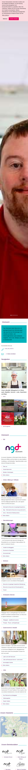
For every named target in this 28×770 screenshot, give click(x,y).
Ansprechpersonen (7, 469)
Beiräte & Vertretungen (8, 472)
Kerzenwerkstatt (6, 553)
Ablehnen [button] (5, 18)
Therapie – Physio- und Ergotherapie (11, 622)
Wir (4, 439)
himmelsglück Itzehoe (8, 662)
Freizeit (4, 590)
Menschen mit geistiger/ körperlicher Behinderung (14, 584)
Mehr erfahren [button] (5, 15)
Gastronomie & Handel (10, 627)
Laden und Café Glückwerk (9, 656)
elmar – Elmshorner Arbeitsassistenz (11, 512)
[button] (14, 475)
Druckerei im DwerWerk (8, 550)
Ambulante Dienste (9, 595)
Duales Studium (6, 701)
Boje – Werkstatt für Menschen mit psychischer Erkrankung (15, 509)
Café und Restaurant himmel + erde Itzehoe (12, 659)
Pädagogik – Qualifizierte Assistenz (11, 620)
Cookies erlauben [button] (14, 18)
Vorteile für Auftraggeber (8, 547)
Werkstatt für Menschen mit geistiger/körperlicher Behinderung (15, 507)
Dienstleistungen (8, 520)
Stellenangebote (6, 698)
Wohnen (5, 561)
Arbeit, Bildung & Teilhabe (11, 480)
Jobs (4, 670)
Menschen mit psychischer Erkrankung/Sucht (13, 587)
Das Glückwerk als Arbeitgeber (10, 695)
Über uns (5, 466)
